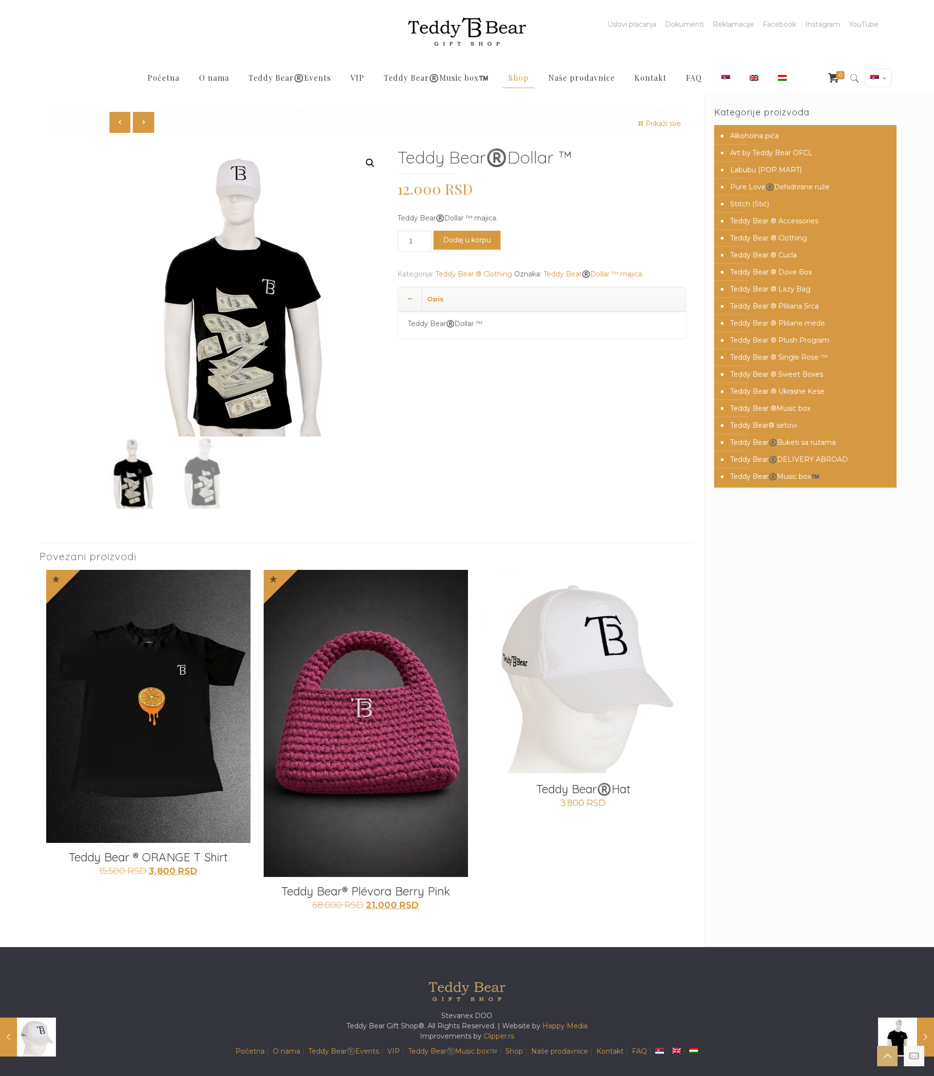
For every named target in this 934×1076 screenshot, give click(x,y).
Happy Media (565, 1025)
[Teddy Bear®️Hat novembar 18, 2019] (28, 1037)
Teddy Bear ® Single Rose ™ (778, 357)
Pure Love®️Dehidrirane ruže (779, 186)
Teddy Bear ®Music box (770, 408)
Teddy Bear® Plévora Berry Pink (365, 891)
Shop (514, 1051)
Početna (250, 1051)
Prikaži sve (663, 123)
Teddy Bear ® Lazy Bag (770, 289)
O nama (286, 1051)
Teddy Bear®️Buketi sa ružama (783, 442)
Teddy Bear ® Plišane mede (777, 323)
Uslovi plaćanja (631, 24)
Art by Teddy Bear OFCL (771, 152)
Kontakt (610, 1051)
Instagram (822, 24)
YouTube (864, 24)
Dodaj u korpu (467, 240)
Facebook (779, 24)
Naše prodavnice (559, 1051)
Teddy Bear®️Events (343, 1051)
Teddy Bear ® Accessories (774, 221)
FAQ (639, 1051)
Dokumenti (684, 24)
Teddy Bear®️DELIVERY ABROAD (789, 459)
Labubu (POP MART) (766, 169)
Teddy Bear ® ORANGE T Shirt (148, 857)
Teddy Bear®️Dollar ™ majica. (593, 274)
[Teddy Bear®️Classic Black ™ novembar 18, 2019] (906, 1037)
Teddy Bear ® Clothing (473, 274)
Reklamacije (733, 24)
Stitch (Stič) (749, 204)
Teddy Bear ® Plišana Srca (774, 306)
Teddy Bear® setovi (763, 425)
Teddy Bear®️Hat (583, 789)
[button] (370, 163)
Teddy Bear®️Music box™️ (774, 476)
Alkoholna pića (754, 135)
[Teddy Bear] (467, 31)
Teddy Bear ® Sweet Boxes (776, 374)
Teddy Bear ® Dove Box (771, 272)
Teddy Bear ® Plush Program (779, 340)
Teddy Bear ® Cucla (763, 255)
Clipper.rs (499, 1036)
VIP (393, 1051)
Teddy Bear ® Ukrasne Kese (777, 391)
